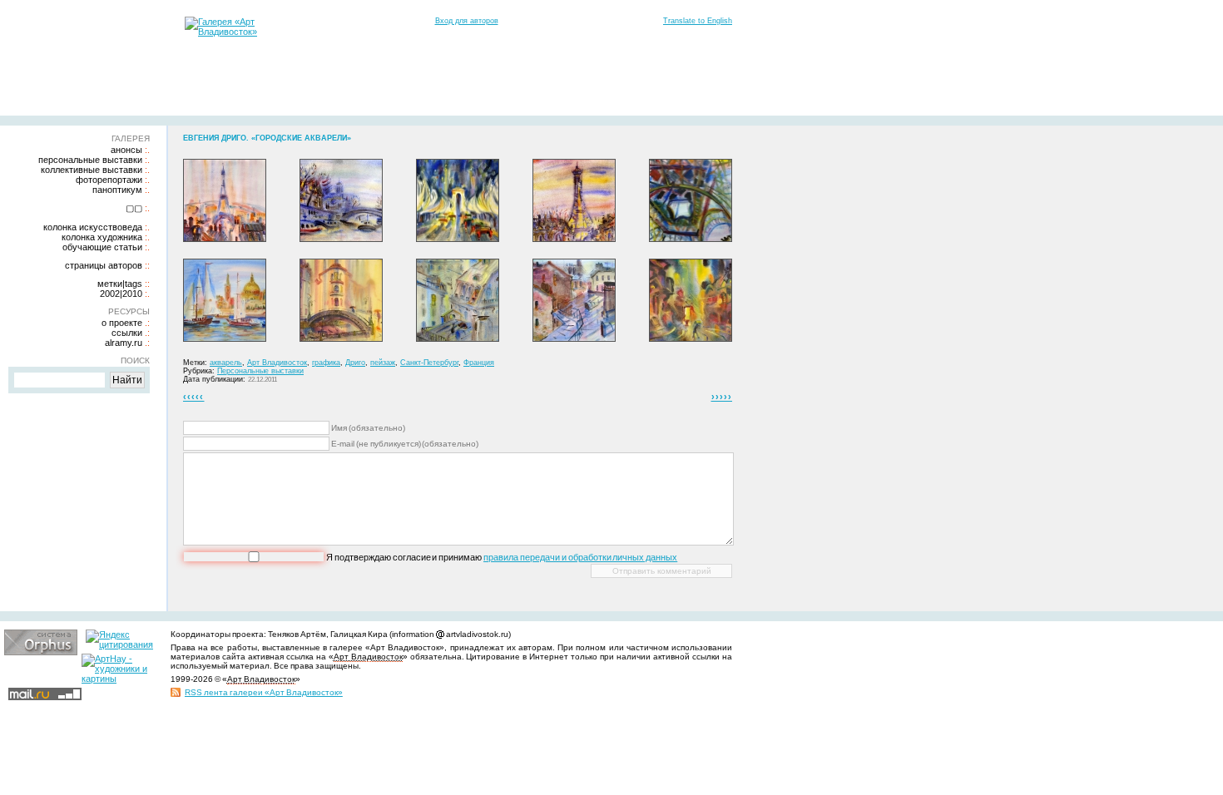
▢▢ (134, 208)
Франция (478, 362)
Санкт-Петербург (429, 362)
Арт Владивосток (277, 362)
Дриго (355, 362)
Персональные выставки (90, 160)
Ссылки (126, 333)
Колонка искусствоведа (92, 227)
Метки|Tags (119, 284)
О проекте (122, 323)
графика (326, 362)
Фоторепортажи (109, 180)
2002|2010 (121, 294)
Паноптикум (117, 190)
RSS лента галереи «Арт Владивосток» (264, 692)
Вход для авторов (466, 21)
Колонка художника (102, 237)
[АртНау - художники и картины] (118, 679)
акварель (226, 362)
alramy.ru (123, 343)
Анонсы (126, 150)
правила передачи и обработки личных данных (580, 557)
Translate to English (697, 21)
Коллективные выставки (91, 170)
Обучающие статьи (102, 247)
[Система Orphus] (40, 652)
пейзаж (382, 362)
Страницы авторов (103, 265)
